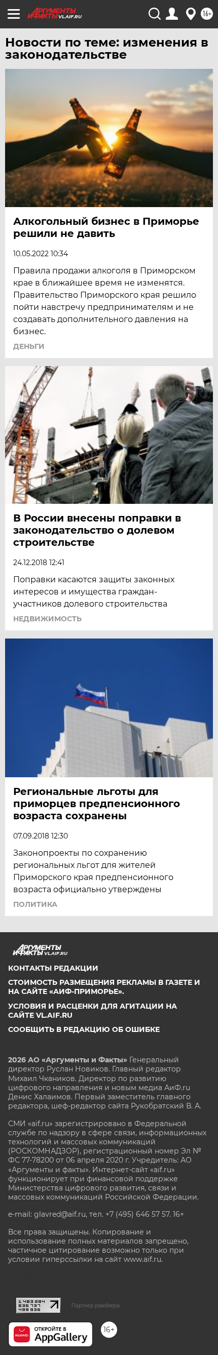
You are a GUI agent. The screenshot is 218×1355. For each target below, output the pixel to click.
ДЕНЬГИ (29, 346)
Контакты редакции (53, 968)
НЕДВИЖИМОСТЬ (47, 618)
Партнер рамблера (95, 1305)
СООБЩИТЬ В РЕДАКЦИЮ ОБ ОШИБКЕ (84, 1029)
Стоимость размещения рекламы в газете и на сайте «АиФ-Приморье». (104, 987)
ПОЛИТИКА (35, 904)
